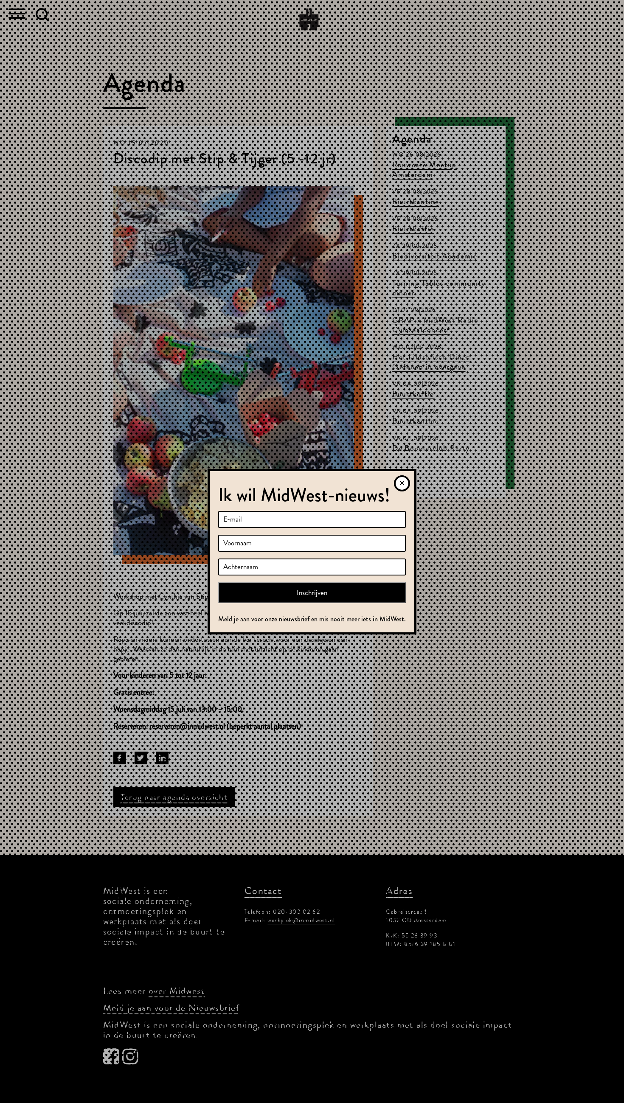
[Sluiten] (402, 483)
